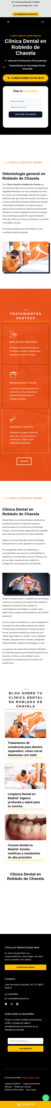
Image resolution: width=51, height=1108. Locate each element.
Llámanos (24, 461)
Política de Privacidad (14, 1090)
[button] (43, 22)
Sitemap (8, 1087)
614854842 (12, 994)
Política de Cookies (22, 1087)
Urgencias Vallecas (13, 1084)
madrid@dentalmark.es (18, 999)
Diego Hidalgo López (30, 1078)
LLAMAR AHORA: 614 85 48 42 (27, 78)
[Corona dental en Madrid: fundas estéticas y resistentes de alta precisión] (25, 827)
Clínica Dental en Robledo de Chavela (24, 185)
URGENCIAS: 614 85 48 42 (27, 14)
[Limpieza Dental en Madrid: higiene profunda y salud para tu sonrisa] (25, 776)
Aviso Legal (31, 1090)
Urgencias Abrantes (31, 1084)
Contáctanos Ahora (25, 967)
